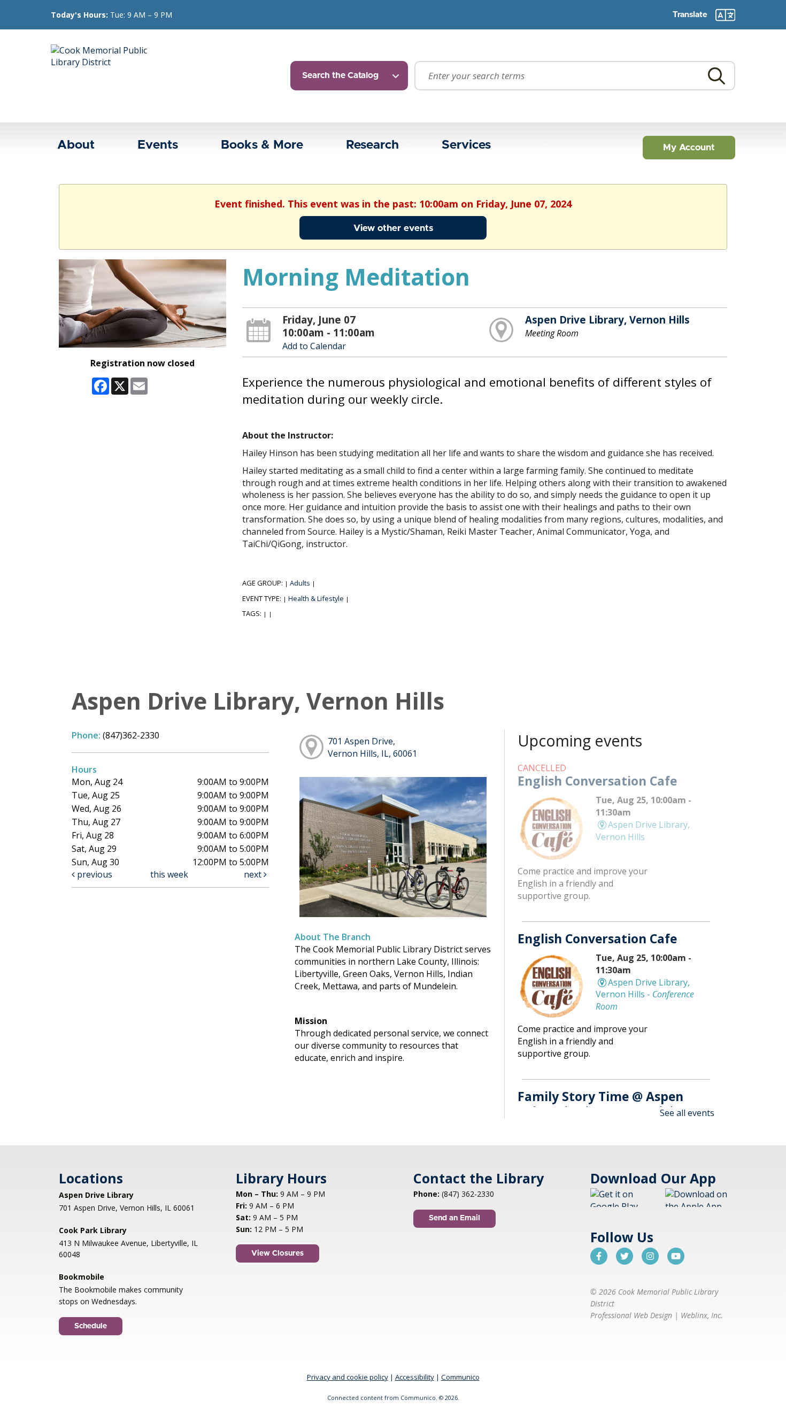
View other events (393, 228)
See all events (687, 1113)
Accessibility (414, 1377)
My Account (689, 147)
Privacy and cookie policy (347, 1377)
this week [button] (169, 874)
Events (157, 145)
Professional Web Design (631, 1315)
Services (466, 145)
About (76, 145)
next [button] (254, 874)
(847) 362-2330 (468, 1194)
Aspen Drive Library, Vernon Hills (607, 319)
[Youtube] (675, 1256)
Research (372, 145)
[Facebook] (598, 1256)
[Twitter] (624, 1256)
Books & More (262, 145)
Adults (300, 583)
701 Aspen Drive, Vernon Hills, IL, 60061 (372, 747)
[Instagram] (650, 1256)
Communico (460, 1377)
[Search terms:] (574, 75)
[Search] (716, 75)
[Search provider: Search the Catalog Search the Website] (352, 75)
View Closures (277, 1253)
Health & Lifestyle (316, 598)
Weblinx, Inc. (702, 1315)
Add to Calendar (314, 346)
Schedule (90, 1326)
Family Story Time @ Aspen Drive (600, 1104)
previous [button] (93, 874)
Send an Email (454, 1218)
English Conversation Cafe (597, 780)
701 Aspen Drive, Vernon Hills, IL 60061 (127, 1208)
